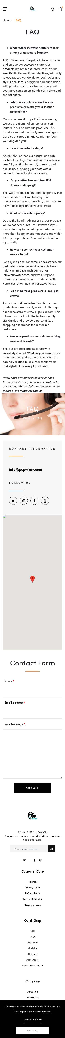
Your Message (14, 724)
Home (6, 20)
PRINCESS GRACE (32, 965)
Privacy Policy (32, 887)
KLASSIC (32, 954)
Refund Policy (32, 893)
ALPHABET (32, 959)
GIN (32, 930)
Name (8, 681)
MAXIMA (32, 942)
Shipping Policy (32, 905)
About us (32, 991)
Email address (14, 702)
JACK (32, 936)
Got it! (32, 1030)
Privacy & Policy (32, 1019)
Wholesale (32, 997)
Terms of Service (32, 899)
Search (32, 881)
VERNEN (32, 948)
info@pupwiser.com (16, 275)
